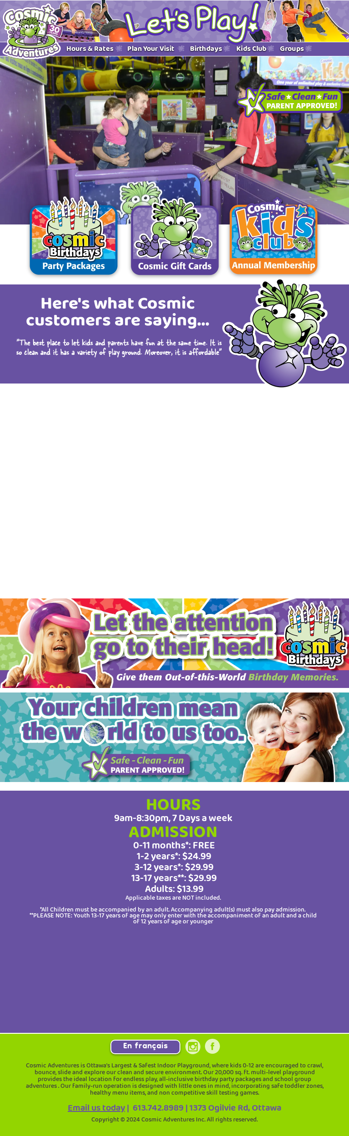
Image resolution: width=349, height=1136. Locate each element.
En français (145, 1047)
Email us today (96, 1108)
